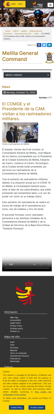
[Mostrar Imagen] (20, 132)
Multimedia (14, 361)
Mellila (24, 31)
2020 (36, 34)
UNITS (15, 31)
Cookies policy (16, 328)
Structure (14, 348)
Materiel (13, 350)
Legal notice (15, 323)
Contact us (15, 331)
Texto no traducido (18, 353)
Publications (15, 359)
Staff (12, 342)
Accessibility (15, 320)
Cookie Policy (16, 407)
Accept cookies (36, 407)
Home (7, 31)
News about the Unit (23, 34)
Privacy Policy (16, 326)
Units (12, 345)
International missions (19, 356)
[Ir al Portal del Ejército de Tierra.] (27, 17)
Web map (14, 317)
